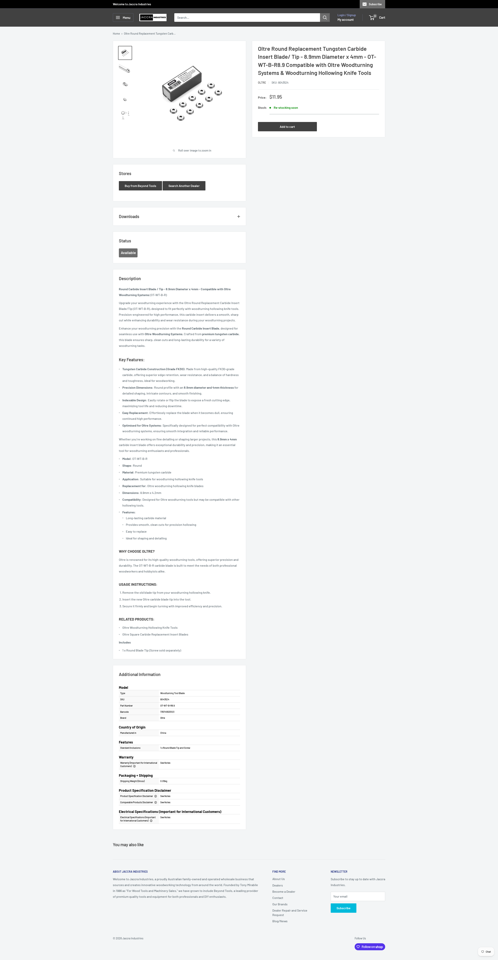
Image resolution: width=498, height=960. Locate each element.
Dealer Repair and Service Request (289, 912)
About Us (278, 879)
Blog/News (280, 921)
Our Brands (280, 904)
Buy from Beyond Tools (140, 186)
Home (116, 33)
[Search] (325, 17)
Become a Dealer (283, 891)
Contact (277, 898)
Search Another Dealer (184, 186)
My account (346, 19)
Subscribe (375, 4)
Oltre (262, 82)
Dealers (277, 885)
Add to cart (287, 126)
